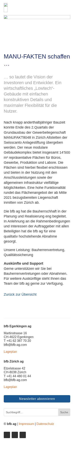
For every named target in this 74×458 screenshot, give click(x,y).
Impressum (26, 424)
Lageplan (10, 351)
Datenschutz (45, 424)
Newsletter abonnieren (37, 399)
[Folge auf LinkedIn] (7, 435)
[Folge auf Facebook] (15, 435)
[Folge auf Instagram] (23, 435)
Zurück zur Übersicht (20, 294)
